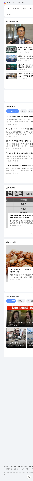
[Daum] (5, 2)
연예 (13, 3)
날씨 (22, 3)
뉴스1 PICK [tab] (11, 301)
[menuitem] (8, 8)
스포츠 (17, 3)
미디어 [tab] (23, 111)
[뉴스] (8, 2)
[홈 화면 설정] (29, 477)
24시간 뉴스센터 (22, 466)
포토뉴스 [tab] (21, 301)
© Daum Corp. (8, 475)
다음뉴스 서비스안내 (10, 466)
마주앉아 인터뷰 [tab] (13, 111)
